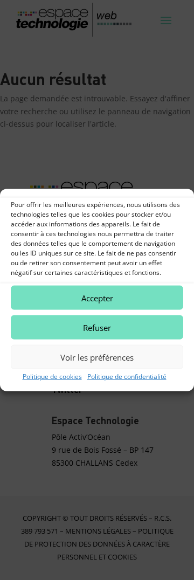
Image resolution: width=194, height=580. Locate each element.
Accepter (97, 297)
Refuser (97, 327)
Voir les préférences (97, 356)
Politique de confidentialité (127, 376)
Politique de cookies (52, 376)
